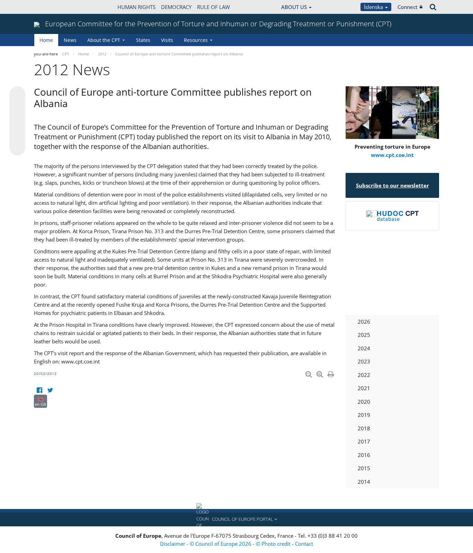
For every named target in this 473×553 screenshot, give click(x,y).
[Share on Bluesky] (17, 95)
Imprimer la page (331, 373)
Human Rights (136, 6)
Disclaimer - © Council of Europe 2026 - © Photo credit (226, 543)
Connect (408, 6)
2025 (364, 334)
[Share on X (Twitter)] (17, 108)
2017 (364, 441)
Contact (304, 543)
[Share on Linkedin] (17, 134)
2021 (364, 388)
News (70, 40)
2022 (364, 374)
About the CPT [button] (103, 40)
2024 (364, 348)
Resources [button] (196, 40)
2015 (364, 468)
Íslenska (374, 6)
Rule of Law (213, 6)
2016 (364, 454)
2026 (364, 321)
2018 (364, 428)
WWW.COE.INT (51, 7)
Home (46, 40)
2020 (364, 401)
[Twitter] (50, 390)
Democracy (176, 6)
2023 (364, 361)
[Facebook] (39, 390)
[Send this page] (17, 147)
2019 (364, 414)
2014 (364, 481)
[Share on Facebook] (17, 121)
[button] (236, 519)
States (143, 40)
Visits (167, 40)
